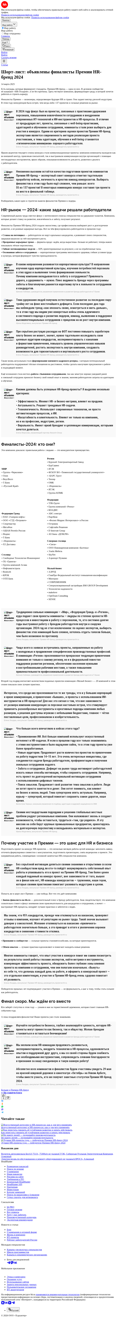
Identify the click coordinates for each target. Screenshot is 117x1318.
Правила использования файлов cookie (50, 17)
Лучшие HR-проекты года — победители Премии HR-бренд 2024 (33, 1143)
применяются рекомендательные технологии (58, 1294)
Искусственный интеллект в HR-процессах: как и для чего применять (35, 1127)
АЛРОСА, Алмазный (83, 1159)
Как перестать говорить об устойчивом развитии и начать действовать (35, 1132)
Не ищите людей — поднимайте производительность (27, 1137)
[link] (6, 46)
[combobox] (13, 1309)
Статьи (4, 65)
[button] (4, 52)
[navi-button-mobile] (4, 61)
